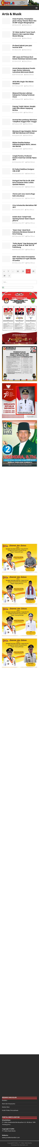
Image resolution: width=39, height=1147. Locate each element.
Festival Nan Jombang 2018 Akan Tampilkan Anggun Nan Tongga (24, 121)
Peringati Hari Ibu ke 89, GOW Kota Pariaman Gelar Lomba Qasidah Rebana (23, 182)
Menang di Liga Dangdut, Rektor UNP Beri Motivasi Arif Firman (24, 132)
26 (4, 276)
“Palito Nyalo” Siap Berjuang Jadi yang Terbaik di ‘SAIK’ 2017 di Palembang (24, 245)
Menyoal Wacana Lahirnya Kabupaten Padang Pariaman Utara (23, 95)
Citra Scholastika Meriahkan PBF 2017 (24, 206)
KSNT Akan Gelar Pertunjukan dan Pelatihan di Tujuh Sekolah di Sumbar (24, 258)
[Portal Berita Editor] (19, 5)
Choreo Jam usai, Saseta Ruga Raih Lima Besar (23, 195)
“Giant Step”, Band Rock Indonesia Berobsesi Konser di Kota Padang (23, 232)
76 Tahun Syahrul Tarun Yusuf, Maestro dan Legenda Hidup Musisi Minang (23, 34)
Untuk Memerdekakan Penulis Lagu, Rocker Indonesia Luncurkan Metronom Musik (23, 70)
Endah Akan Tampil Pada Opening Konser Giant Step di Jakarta (23, 218)
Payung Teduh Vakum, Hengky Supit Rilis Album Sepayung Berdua (23, 108)
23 (23, 271)
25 (33, 271)
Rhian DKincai (27, 25)
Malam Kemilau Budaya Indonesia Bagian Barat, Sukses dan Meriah (24, 144)
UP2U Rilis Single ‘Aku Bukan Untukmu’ (22, 82)
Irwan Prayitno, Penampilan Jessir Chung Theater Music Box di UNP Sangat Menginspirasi (24, 20)
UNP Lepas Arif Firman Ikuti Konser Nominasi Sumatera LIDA (24, 58)
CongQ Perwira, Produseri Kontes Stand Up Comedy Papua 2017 (24, 158)
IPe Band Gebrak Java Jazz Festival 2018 (22, 46)
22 (18, 271)
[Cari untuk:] (19, 282)
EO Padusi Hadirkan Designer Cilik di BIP (23, 170)
